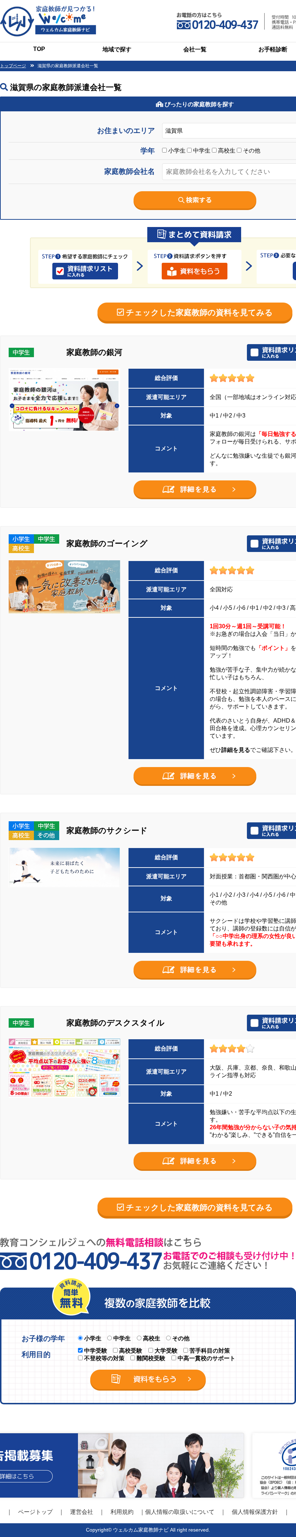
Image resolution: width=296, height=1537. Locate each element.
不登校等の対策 (104, 1358)
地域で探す (117, 49)
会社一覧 (194, 49)
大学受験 (165, 1351)
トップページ (13, 65)
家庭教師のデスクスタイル (115, 1022)
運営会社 (81, 1512)
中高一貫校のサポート (205, 1358)
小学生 (176, 150)
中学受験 (95, 1351)
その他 (250, 150)
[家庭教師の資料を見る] (195, 483)
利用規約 (122, 1512)
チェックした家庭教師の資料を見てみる (198, 312)
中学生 (201, 150)
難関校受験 (150, 1358)
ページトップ (35, 1512)
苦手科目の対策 (209, 1351)
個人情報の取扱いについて (179, 1512)
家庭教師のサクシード (107, 830)
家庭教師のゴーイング (107, 543)
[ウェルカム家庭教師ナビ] (48, 8)
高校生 (226, 150)
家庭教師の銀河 (94, 352)
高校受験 (130, 1351)
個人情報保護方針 (255, 1512)
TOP (39, 49)
